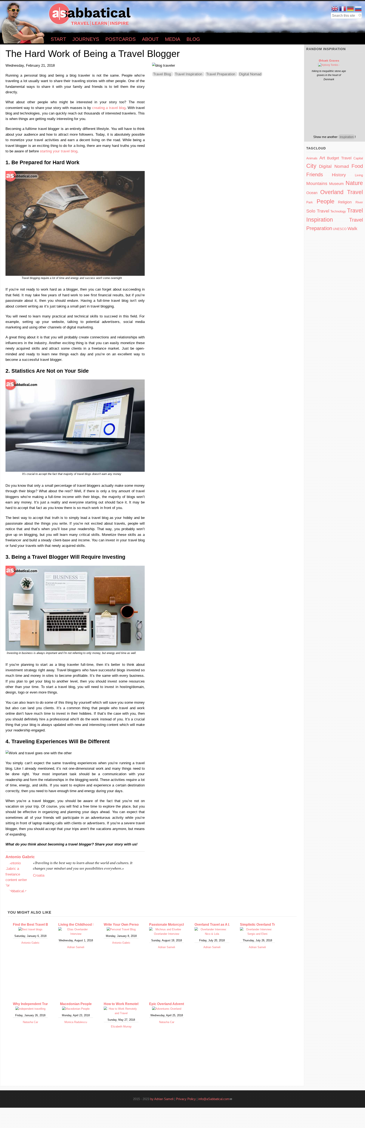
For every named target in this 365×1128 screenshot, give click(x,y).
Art (322, 157)
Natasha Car (30, 1022)
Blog (193, 39)
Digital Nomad (250, 74)
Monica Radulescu (75, 1022)
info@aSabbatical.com (215, 1099)
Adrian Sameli (75, 947)
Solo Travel (317, 210)
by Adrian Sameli (161, 1099)
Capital (358, 158)
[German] (350, 8)
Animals (311, 158)
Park (309, 202)
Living (359, 175)
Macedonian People (76, 1004)
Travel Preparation (220, 74)
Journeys (85, 39)
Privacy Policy (186, 1099)
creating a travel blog (108, 108)
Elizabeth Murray (121, 1026)
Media (172, 39)
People (325, 201)
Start (58, 39)
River (359, 202)
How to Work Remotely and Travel (131, 1004)
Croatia (38, 875)
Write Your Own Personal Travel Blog (133, 924)
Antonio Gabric (20, 857)
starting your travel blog (58, 151)
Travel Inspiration (188, 74)
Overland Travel (341, 192)
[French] (342, 8)
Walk (352, 228)
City (311, 166)
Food (357, 166)
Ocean (311, 193)
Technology (338, 211)
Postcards (120, 39)
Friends (314, 174)
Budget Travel (339, 158)
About (150, 39)
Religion (345, 202)
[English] (334, 8)
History (339, 174)
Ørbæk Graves (329, 60)
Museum (336, 184)
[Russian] (358, 8)
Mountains (316, 183)
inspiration (347, 137)
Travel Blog (162, 74)
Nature (354, 183)
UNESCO (340, 229)
